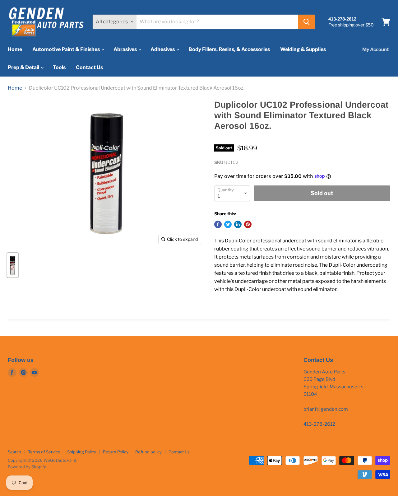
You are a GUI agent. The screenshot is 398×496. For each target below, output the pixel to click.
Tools (59, 67)
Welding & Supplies (303, 49)
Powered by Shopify (27, 466)
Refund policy (148, 451)
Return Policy (115, 451)
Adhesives (163, 49)
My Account (375, 49)
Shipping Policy (81, 451)
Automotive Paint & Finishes (66, 49)
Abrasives (125, 49)
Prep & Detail (24, 67)
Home (15, 49)
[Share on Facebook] (218, 224)
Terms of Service (44, 451)
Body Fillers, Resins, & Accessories (229, 49)
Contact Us (89, 67)
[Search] (306, 22)
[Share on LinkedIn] (238, 224)
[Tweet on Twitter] (228, 224)
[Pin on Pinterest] (248, 224)
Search (14, 451)
